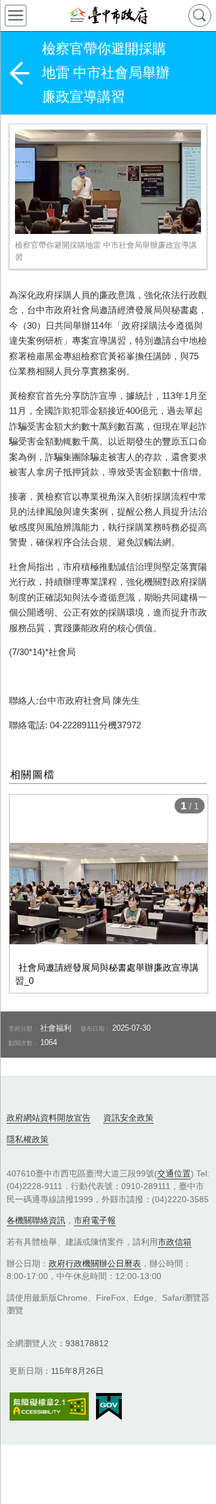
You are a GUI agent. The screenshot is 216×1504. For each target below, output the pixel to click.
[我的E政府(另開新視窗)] (109, 1407)
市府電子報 (95, 1220)
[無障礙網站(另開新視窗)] (49, 1406)
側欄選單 (15, 15)
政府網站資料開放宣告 (49, 1117)
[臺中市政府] (108, 15)
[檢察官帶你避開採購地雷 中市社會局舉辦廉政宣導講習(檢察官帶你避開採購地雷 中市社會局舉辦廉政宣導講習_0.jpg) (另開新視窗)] (108, 182)
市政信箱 (174, 1242)
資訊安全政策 (128, 1117)
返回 (19, 73)
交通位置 (174, 1173)
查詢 (199, 15)
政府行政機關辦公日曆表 (95, 1263)
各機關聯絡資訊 (36, 1220)
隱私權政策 (28, 1139)
